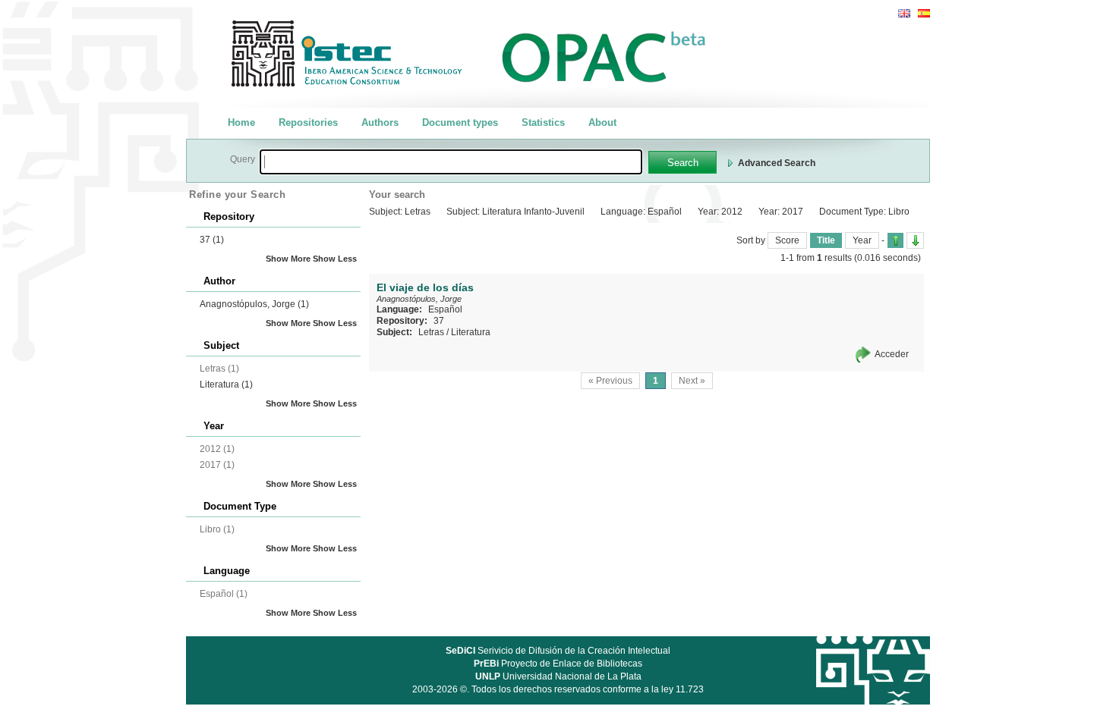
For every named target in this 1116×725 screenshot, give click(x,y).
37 (212, 239)
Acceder (892, 354)
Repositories (308, 122)
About (602, 122)
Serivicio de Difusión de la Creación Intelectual (558, 650)
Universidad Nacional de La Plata (558, 676)
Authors (380, 122)
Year (862, 240)
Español (445, 309)
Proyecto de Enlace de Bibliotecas (558, 663)
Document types (460, 122)
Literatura (226, 384)
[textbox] (451, 161)
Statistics (543, 122)
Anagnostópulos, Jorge (254, 304)
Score (787, 240)
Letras (431, 332)
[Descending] (915, 240)
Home (241, 122)
